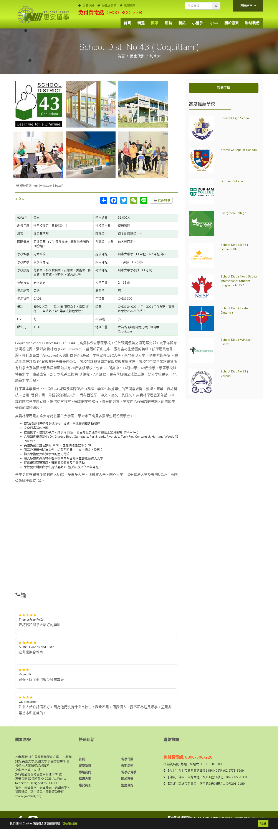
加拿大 (155, 56)
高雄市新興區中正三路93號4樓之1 (201, 784)
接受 (263, 823)
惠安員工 (85, 785)
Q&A (214, 23)
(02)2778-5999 (233, 771)
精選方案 (85, 779)
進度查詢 (127, 785)
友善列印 (163, 200)
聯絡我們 (252, 23)
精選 (141, 23)
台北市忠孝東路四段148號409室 (200, 771)
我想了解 (223, 88)
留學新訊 (85, 766)
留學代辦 (127, 759)
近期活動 (127, 766)
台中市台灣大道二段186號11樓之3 (201, 777)
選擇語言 (246, 5)
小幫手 (197, 23)
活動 (168, 23)
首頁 (127, 23)
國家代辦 (137, 56)
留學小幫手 (128, 772)
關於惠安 (231, 23)
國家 (154, 23)
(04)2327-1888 (236, 777)
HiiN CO (257, 818)
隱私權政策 (69, 823)
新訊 (182, 23)
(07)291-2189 (235, 784)
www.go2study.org (28, 796)
